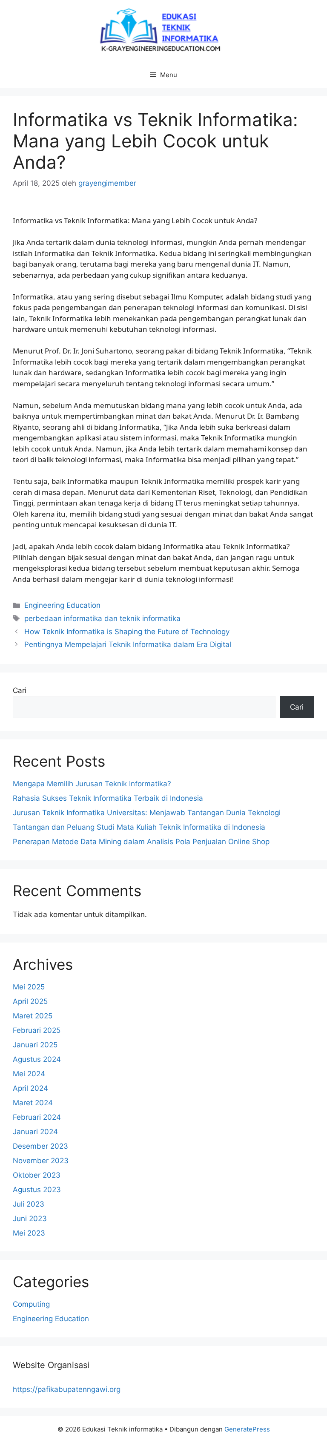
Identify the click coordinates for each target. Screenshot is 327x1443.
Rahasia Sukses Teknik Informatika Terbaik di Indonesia (108, 798)
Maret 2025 (32, 1016)
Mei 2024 (29, 1073)
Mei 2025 (29, 987)
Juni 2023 (30, 1218)
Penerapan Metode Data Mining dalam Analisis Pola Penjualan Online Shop (141, 841)
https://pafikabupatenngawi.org (66, 1389)
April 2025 (30, 1001)
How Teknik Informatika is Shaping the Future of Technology (126, 631)
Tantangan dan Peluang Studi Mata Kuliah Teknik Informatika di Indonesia (139, 827)
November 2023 (41, 1160)
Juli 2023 (28, 1204)
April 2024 (30, 1088)
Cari (19, 690)
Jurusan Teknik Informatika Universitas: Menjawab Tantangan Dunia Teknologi (147, 812)
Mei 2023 (29, 1233)
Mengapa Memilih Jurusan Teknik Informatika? (92, 783)
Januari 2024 (35, 1131)
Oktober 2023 (36, 1175)
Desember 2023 (40, 1146)
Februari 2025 (36, 1030)
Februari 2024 (37, 1117)
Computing (31, 1304)
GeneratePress (247, 1429)
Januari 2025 (35, 1045)
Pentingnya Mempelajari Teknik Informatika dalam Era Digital (127, 644)
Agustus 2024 (37, 1059)
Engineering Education (62, 605)
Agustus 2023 (37, 1189)
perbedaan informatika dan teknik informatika (102, 618)
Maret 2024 (33, 1102)
